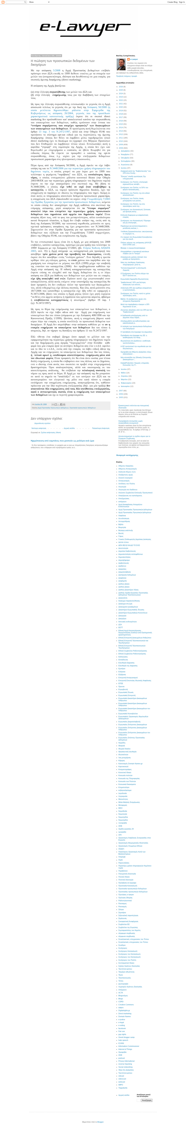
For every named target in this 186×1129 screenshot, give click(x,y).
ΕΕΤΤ (120, 628)
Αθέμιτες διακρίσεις (125, 466)
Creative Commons (126, 1005)
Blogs (120, 999)
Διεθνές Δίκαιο (123, 587)
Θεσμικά (121, 746)
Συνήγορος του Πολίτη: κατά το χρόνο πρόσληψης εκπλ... (135, 294)
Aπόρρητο (122, 990)
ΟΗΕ (120, 826)
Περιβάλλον (123, 871)
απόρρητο (122, 502)
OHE (120, 1055)
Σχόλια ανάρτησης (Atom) (51, 433)
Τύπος (120, 981)
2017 (121, 117)
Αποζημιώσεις (123, 499)
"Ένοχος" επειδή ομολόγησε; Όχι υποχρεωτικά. (133, 177)
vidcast (121, 1076)
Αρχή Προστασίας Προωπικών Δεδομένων (134, 513)
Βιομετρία (122, 527)
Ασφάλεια (122, 516)
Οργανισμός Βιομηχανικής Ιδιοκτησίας (133, 843)
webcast (121, 1082)
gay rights (122, 1034)
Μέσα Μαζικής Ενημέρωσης (129, 802)
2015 (121, 124)
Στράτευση (122, 918)
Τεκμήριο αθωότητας (126, 972)
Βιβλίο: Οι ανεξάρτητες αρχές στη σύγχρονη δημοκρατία (133, 300)
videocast (122, 1079)
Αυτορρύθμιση (124, 521)
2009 (121, 145)
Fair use (121, 1031)
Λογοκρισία (122, 796)
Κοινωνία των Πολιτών (127, 781)
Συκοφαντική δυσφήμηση (128, 921)
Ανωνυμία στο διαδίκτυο (127, 490)
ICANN (121, 1043)
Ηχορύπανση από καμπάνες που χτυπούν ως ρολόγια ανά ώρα (62, 441)
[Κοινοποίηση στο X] (58, 404)
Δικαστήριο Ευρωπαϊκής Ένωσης (131, 610)
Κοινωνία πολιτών (125, 775)
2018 (121, 114)
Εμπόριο (121, 669)
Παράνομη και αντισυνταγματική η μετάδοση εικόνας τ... (134, 227)
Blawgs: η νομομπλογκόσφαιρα (133, 248)
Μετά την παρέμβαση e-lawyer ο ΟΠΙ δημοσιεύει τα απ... (135, 305)
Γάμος (120, 536)
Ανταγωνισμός (124, 481)
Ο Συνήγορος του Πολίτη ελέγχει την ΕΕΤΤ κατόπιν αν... (135, 275)
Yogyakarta (122, 1088)
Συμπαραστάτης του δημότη (129, 930)
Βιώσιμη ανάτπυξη (125, 530)
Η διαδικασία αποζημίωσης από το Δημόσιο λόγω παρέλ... (134, 316)
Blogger (100, 1122)
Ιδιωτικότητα (123, 755)
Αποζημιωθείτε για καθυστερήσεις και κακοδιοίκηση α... (135, 322)
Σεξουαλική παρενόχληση (128, 915)
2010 (121, 141)
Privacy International (126, 1061)
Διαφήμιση (122, 581)
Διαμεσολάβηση (124, 572)
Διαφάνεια (122, 578)
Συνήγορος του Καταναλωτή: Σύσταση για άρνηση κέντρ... (135, 211)
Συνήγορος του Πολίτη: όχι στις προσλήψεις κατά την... (133, 205)
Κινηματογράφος (125, 769)
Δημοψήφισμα (124, 560)
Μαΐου (123, 373)
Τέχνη (120, 975)
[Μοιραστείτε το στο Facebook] (61, 404)
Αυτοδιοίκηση (123, 519)
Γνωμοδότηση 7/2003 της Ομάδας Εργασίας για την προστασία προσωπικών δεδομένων (70, 200)
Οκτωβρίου (125, 158)
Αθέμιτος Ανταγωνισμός (127, 469)
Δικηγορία (122, 616)
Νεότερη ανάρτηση (39, 428)
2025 (121, 90)
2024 (121, 94)
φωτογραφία (123, 984)
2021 (121, 104)
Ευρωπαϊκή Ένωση (125, 692)
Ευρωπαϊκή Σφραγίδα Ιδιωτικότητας (135, 279)
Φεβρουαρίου (126, 383)
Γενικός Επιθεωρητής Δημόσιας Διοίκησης (134, 539)
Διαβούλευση (123, 563)
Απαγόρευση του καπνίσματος (130, 496)
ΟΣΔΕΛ (121, 849)
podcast (121, 1058)
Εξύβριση (122, 675)
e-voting (121, 1025)
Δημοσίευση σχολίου (42, 423)
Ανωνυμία (122, 487)
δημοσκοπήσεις (124, 557)
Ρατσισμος (122, 904)
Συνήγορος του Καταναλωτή (129, 957)
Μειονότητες (123, 799)
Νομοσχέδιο (123, 820)
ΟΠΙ (119, 835)
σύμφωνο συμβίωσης (126, 936)
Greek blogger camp (126, 1037)
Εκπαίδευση (123, 660)
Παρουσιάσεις (123, 863)
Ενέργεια (121, 672)
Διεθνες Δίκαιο (123, 584)
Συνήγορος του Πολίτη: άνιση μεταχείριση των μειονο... (132, 199)
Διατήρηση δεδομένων (127, 575)
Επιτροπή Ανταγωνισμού (128, 678)
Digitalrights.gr (124, 1010)
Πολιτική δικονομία (125, 880)
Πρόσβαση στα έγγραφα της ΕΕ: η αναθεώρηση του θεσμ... (134, 336)
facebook (122, 1028)
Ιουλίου (124, 168)
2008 (121, 148)
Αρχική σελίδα (69, 428)
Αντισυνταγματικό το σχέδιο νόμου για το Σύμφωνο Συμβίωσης (134, 437)
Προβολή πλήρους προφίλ (126, 76)
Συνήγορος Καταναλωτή (127, 951)
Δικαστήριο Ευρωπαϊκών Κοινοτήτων (132, 613)
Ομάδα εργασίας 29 (126, 829)
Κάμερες (121, 761)
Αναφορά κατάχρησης (127, 455)
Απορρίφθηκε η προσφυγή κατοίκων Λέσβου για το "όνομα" (135, 253)
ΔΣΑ (120, 625)
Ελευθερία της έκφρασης (128, 666)
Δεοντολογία (123, 548)
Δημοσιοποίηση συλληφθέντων (130, 554)
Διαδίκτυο (122, 566)
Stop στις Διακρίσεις (126, 1070)
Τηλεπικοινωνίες (124, 978)
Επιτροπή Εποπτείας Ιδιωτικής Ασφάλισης (134, 681)
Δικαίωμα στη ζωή (125, 604)
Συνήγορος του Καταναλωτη (129, 954)
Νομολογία (122, 814)
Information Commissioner (128, 1046)
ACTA (120, 993)
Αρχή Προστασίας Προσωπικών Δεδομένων (53, 408)
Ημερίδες (122, 743)
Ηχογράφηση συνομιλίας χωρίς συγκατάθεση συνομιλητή (130, 422)
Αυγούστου (125, 165)
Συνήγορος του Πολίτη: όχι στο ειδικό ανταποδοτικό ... (135, 194)
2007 (121, 391)
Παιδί (120, 860)
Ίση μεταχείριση (124, 758)
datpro (121, 1008)
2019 (121, 111)
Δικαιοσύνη (122, 598)
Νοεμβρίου (125, 154)
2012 (121, 134)
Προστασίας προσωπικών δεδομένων (132, 892)
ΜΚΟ (120, 808)
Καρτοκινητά (123, 767)
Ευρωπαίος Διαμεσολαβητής (129, 722)
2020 (121, 107)
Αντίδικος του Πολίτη (126, 484)
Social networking (125, 1067)
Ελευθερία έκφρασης (126, 663)
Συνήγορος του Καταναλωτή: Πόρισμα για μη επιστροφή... (135, 222)
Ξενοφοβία (122, 823)
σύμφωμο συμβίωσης (126, 933)
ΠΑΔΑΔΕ (122, 857)
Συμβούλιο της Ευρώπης (128, 927)
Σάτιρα (121, 910)
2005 (121, 397)
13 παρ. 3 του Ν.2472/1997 (54, 131)
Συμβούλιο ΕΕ (124, 924)
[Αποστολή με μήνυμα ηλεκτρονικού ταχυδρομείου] (53, 404)
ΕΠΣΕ (120, 683)
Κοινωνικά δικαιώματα (127, 784)
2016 (121, 121)
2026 (121, 87)
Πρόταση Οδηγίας (125, 898)
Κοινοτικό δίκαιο (124, 773)
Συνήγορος (122, 948)
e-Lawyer (134, 59)
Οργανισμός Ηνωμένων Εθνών (130, 846)
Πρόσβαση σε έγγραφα (127, 883)
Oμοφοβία (122, 1052)
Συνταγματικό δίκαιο (126, 963)
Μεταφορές (122, 805)
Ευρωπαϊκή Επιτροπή (127, 695)
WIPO (120, 1085)
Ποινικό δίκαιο (124, 877)
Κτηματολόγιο (123, 787)
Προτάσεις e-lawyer (126, 895)
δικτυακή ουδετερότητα (127, 622)
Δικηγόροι (122, 619)
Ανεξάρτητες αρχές (125, 475)
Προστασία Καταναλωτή (127, 886)
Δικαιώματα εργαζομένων (128, 607)
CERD (121, 1002)
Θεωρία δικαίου (124, 749)
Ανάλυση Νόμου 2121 (127, 472)
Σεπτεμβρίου (126, 161)
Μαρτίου (124, 379)
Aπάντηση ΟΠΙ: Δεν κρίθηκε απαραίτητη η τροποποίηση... (136, 289)
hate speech (123, 1040)
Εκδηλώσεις (123, 657)
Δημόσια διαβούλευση (127, 551)
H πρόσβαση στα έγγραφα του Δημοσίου (136, 332)
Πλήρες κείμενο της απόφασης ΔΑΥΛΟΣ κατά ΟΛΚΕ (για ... (136, 244)
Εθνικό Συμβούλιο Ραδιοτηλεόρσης (132, 654)
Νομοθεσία (122, 811)
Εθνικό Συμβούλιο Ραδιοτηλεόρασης (132, 651)
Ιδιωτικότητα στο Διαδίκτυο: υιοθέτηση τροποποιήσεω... (135, 342)
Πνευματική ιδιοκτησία (127, 874)
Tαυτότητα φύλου (125, 1073)
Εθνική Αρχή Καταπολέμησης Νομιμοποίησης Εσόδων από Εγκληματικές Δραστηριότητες (135, 633)
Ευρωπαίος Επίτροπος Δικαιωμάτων (132, 725)
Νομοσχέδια (123, 817)
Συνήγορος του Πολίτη (127, 960)
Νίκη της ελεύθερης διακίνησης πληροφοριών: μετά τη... (133, 263)
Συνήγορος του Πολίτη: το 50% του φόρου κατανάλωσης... (134, 189)
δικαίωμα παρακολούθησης (129, 601)
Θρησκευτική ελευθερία (127, 752)
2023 (121, 97)
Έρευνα (121, 687)
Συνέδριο (122, 945)
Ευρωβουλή (123, 689)
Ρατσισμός (122, 907)
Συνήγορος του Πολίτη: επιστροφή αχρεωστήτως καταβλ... (134, 183)
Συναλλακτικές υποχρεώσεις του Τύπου (133, 939)
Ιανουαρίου (125, 386)
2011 (121, 138)
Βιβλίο (120, 524)
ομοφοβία (122, 832)
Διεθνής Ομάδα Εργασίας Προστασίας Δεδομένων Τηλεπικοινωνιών (133, 594)
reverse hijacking (125, 1064)
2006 (121, 394)
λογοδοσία (122, 793)
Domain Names (124, 1016)
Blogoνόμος (123, 996)
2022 (121, 100)
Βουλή (121, 533)
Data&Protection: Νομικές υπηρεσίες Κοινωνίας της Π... (135, 364)
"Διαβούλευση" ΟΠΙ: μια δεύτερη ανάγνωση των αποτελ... (133, 283)
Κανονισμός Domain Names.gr (130, 764)
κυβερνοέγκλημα (124, 790)
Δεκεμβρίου (125, 151)
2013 (121, 131)
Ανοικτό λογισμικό (125, 478)
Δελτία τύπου (123, 542)
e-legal (121, 1022)
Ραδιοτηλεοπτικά (125, 901)
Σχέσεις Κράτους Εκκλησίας (129, 966)
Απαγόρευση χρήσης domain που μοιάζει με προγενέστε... (134, 258)
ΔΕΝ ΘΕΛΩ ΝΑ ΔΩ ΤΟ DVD (129, 545)
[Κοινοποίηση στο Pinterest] (64, 404)
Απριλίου (124, 376)
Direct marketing (124, 1014)
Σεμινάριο (122, 913)
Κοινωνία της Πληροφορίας (129, 778)
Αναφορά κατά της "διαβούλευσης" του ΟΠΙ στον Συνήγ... (136, 172)
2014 (121, 127)
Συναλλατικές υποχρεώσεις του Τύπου (133, 942)
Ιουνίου (124, 369)
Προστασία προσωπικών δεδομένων (83, 408)
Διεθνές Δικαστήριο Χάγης (128, 590)
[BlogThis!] (55, 404)
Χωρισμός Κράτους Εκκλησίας (130, 987)
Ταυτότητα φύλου (125, 969)
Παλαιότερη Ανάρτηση (100, 428)
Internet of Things (125, 1049)
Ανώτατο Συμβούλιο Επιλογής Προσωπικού (135, 493)
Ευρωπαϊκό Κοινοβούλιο (128, 714)
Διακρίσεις (122, 569)
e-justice (121, 1020)
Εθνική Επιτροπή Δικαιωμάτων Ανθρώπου (134, 638)
